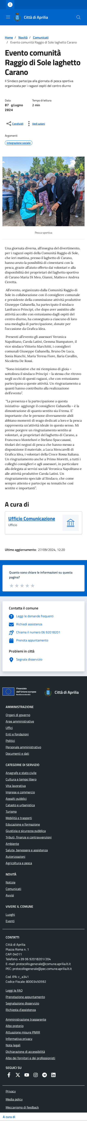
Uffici (9, 727)
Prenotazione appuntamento (25, 996)
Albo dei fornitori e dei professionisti (30, 1058)
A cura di (9, 1116)
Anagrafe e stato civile (21, 772)
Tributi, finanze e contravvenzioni (29, 837)
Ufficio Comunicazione (31, 518)
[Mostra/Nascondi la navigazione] (8, 16)
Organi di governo (18, 714)
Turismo (11, 811)
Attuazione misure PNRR (23, 1032)
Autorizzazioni (15, 856)
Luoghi (10, 914)
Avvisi (10, 895)
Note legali (13, 1045)
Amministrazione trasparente (26, 1019)
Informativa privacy (19, 1038)
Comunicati (41, 37)
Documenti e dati (17, 753)
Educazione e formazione (23, 824)
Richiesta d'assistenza (21, 1009)
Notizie (10, 882)
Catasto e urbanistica (20, 805)
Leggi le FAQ (14, 990)
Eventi (10, 921)
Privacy (11, 1091)
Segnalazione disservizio (22, 1003)
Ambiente (12, 843)
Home (9, 37)
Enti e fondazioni (17, 734)
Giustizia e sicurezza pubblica (26, 830)
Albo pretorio (14, 1025)
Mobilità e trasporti (19, 817)
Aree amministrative (20, 721)
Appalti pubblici (16, 798)
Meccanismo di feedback (22, 1107)
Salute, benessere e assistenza (27, 850)
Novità (23, 37)
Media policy (14, 1099)
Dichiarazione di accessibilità (25, 1051)
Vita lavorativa (16, 785)
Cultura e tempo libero (21, 779)
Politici (10, 740)
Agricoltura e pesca (19, 863)
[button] (78, 17)
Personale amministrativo (23, 747)
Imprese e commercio (20, 792)
